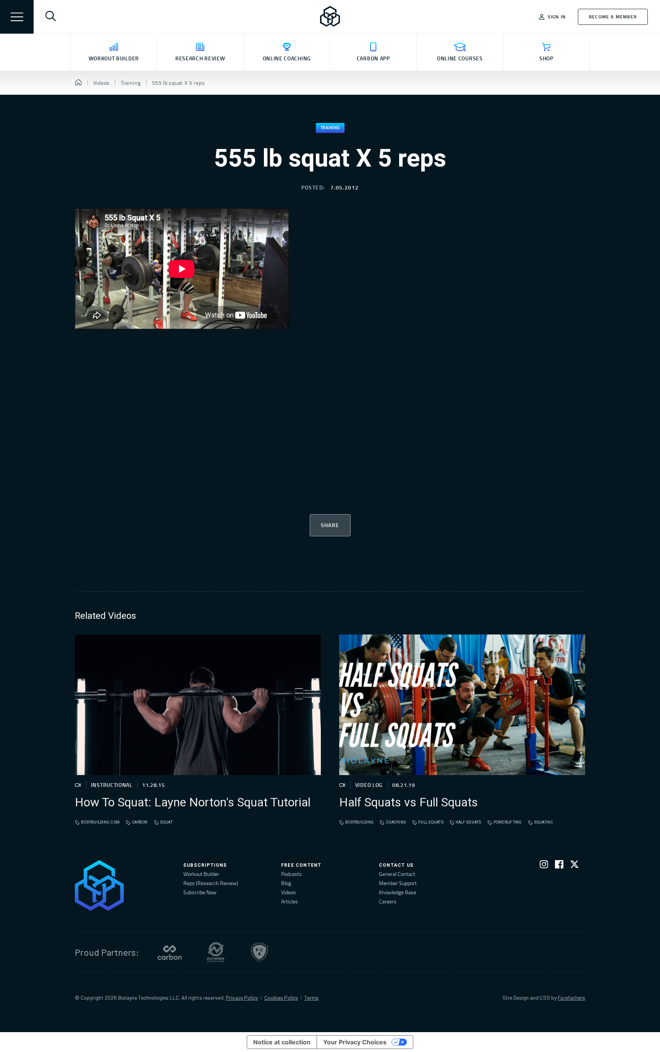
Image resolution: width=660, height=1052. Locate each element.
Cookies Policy (281, 997)
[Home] (78, 83)
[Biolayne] (330, 17)
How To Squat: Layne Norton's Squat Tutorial (193, 802)
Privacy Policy (242, 997)
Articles (289, 901)
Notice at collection (282, 1042)
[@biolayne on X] (574, 865)
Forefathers (571, 997)
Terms (311, 997)
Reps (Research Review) (210, 883)
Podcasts (291, 873)
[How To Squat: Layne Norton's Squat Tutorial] (198, 704)
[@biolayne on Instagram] (543, 865)
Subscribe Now (200, 892)
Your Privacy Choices (355, 1042)
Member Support (398, 883)
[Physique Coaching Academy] (259, 952)
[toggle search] (50, 17)
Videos (288, 892)
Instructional (112, 784)
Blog (286, 883)
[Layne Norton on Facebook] (559, 865)
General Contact (397, 873)
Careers (387, 901)
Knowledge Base (397, 892)
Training (330, 128)
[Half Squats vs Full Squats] (462, 704)
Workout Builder (201, 873)
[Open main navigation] (17, 17)
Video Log (369, 784)
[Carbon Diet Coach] (169, 952)
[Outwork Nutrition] (215, 952)
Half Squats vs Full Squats (408, 802)
